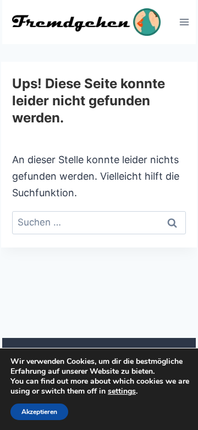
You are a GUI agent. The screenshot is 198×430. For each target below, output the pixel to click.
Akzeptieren (39, 411)
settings (122, 391)
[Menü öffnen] (184, 21)
